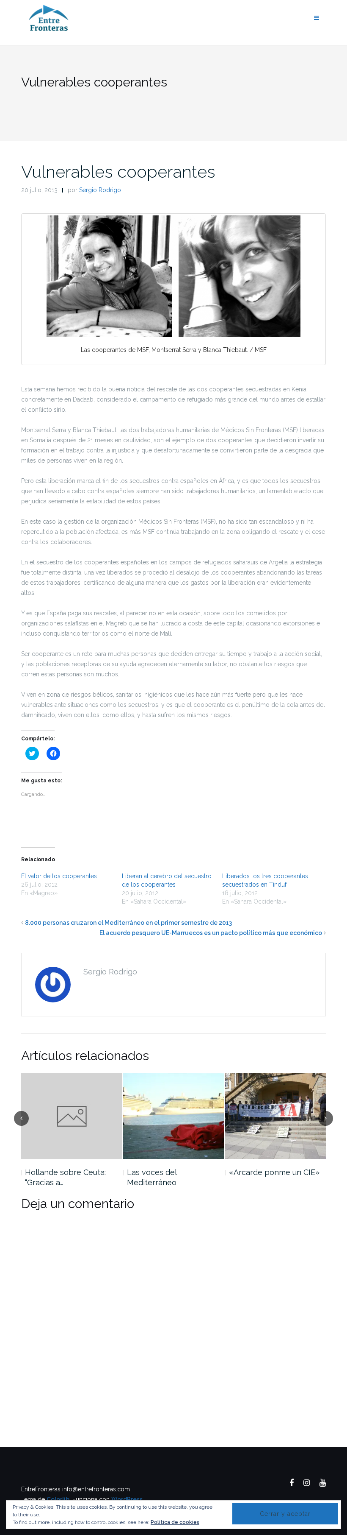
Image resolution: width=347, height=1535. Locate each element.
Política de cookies (175, 1522)
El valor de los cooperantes (59, 876)
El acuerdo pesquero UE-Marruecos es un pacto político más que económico (210, 932)
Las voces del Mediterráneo (151, 1177)
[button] (173, 276)
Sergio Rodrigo (100, 190)
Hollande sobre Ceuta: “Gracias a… (65, 1177)
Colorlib (58, 1499)
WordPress (127, 1499)
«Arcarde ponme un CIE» (274, 1172)
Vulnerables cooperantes (118, 171)
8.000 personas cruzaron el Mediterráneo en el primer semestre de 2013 (128, 922)
